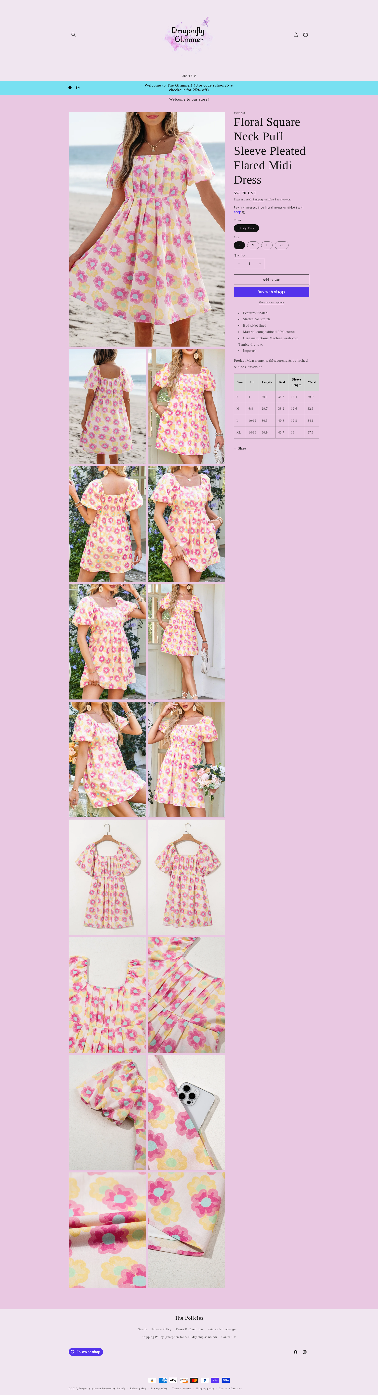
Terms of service (181, 1388)
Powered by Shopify (114, 1388)
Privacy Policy (161, 1329)
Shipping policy (205, 1388)
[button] (73, 34)
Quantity (239, 255)
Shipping (258, 199)
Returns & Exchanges (222, 1329)
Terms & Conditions (189, 1329)
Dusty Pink (246, 228)
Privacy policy (159, 1388)
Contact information (230, 1388)
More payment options (271, 302)
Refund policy (138, 1388)
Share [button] (242, 448)
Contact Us (228, 1336)
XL (281, 245)
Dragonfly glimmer (90, 1388)
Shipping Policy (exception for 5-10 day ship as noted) (179, 1336)
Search (142, 1329)
